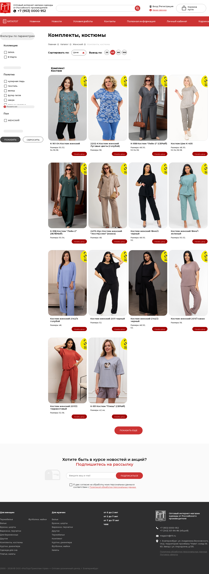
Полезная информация (141, 21)
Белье (3, 523)
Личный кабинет (177, 21)
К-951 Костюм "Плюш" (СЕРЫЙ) (107, 406)
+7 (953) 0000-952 (169, 528)
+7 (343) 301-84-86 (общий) (174, 530)
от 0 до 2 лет (111, 512)
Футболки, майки (37, 519)
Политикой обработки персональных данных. (112, 487)
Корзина (203, 21)
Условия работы (83, 21)
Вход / (156, 6)
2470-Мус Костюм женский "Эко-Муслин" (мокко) (106, 232)
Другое (4, 538)
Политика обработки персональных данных (183, 551)
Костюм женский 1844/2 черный (145, 232)
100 (124, 52)
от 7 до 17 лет (111, 520)
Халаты (55, 550)
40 (112, 52)
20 (106, 52)
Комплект (58, 68)
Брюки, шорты (8, 527)
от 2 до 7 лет (111, 516)
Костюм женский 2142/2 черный (145, 320)
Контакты (110, 21)
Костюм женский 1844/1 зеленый (184, 232)
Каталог (12, 21)
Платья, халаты (7, 554)
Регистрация (166, 6)
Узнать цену (79, 154)
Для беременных (9, 534)
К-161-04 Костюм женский (65, 143)
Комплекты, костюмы (11, 542)
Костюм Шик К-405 (182, 143)
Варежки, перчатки (10, 531)
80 (118, 52)
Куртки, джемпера (10, 546)
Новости (57, 21)
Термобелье (6, 519)
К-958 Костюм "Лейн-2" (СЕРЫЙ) (149, 143)
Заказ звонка (159, 10)
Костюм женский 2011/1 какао (188, 318)
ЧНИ (106, 524)
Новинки (35, 21)
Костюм (56, 70)
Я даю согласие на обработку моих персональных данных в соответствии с (104, 485)
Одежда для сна (8, 550)
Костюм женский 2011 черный (107, 318)
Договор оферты (169, 554)
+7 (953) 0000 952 (32, 11)
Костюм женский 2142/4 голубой (64, 320)
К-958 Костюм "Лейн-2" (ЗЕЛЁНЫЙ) (63, 232)
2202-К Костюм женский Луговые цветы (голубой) (105, 144)
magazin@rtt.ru (168, 535)
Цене (76, 52)
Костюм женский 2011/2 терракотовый (63, 407)
